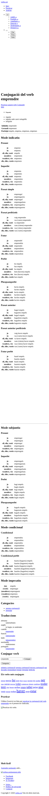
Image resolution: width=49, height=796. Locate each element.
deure (31, 684)
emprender (10, 631)
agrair (27, 692)
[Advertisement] (24, 65)
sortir (18, 681)
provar (12, 684)
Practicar (9, 8)
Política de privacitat (13, 787)
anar (40, 687)
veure (23, 687)
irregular (9, 610)
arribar (17, 687)
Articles (9, 10)
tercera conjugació (37, 668)
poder (44, 683)
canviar (7, 684)
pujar (35, 687)
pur (45, 668)
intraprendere (11, 640)
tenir (3, 687)
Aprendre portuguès (8, 768)
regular (19, 670)
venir (3, 691)
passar (8, 692)
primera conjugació (8, 668)
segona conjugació (13, 608)
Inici (7, 6)
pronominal (11, 670)
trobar (13, 691)
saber (29, 687)
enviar (3, 681)
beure (12, 687)
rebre (7, 687)
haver (21, 691)
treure (25, 681)
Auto (13, 37)
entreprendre (10, 636)
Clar (12, 32)
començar (25, 684)
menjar (8, 680)
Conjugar (27, 659)
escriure (30, 681)
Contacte (9, 789)
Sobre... (9, 785)
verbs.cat (4, 2)
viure (2, 684)
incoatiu (4, 670)
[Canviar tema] (7, 30)
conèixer (37, 684)
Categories (5, 663)
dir (34, 681)
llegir (21, 681)
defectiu (32, 670)
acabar (38, 681)
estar (33, 691)
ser (43, 680)
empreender (10, 649)
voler (18, 684)
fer (13, 680)
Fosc (13, 35)
